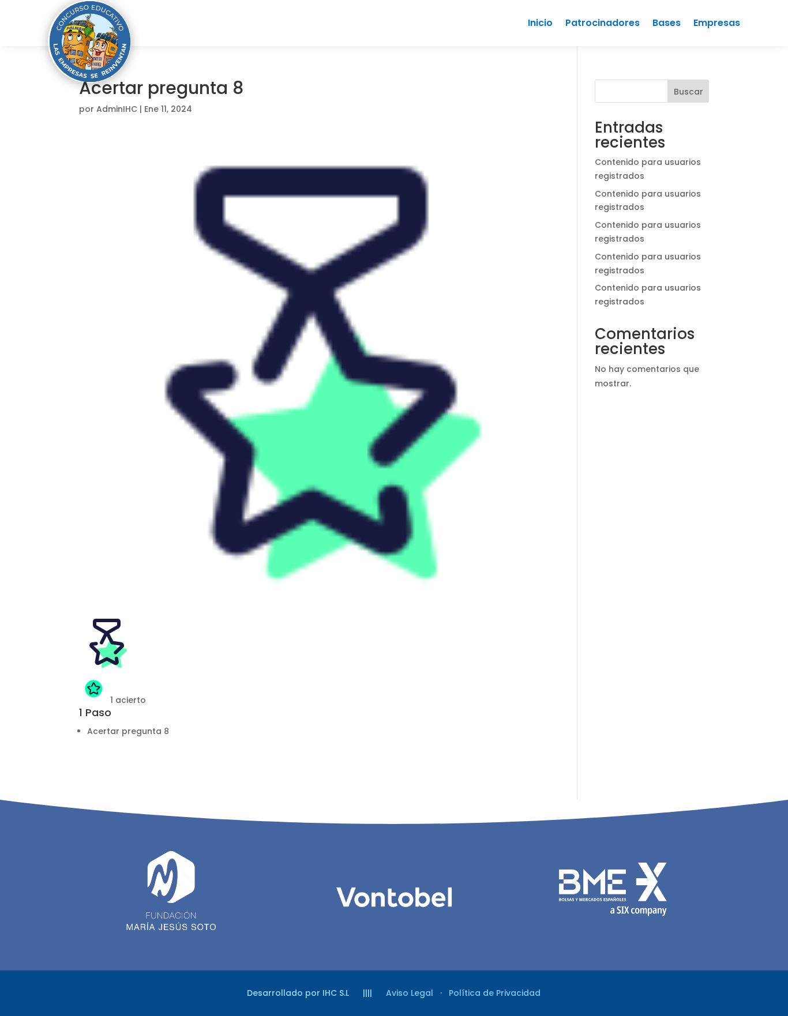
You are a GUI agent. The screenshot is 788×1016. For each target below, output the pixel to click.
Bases (666, 24)
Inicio (540, 24)
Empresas (716, 24)
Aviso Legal (409, 993)
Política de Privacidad (495, 993)
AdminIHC (116, 109)
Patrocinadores (602, 24)
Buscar (688, 91)
